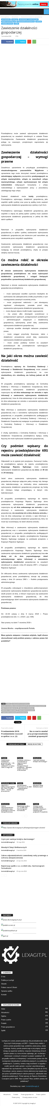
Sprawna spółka (7, 23)
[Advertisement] (24, 104)
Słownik (4, 984)
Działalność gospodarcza (25, 21)
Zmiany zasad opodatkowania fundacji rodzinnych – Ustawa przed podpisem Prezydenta (40, 809)
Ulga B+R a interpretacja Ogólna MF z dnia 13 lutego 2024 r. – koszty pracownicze (8, 788)
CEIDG (8, 704)
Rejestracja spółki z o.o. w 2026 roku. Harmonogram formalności (23, 808)
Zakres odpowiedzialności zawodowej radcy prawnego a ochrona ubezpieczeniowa (8, 809)
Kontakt (4, 995)
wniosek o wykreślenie (27, 708)
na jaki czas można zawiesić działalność (14, 706)
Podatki (14, 19)
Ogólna (38, 21)
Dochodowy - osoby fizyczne (29, 19)
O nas (3, 977)
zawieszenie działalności (26, 710)
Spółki (3, 1030)
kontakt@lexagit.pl (8, 842)
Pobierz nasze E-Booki (9, 987)
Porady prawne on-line (30, 1097)
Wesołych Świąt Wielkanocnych (38, 786)
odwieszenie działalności (37, 706)
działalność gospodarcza (20, 704)
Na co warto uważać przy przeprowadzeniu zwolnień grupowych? (38, 733)
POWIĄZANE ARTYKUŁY (16, 744)
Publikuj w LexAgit (7, 980)
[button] (45, 11)
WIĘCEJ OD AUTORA (34, 744)
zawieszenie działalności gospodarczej (14, 712)
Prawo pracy (16, 1097)
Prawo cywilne (6, 1020)
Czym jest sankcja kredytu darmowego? (40, 760)
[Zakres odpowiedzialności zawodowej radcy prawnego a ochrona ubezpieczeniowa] (8, 799)
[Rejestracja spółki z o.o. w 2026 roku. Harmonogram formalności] (24, 799)
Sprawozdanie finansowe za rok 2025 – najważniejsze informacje (24, 787)
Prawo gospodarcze (8, 21)
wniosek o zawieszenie (9, 710)
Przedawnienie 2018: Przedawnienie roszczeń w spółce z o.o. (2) (12, 733)
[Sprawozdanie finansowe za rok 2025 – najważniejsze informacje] (24, 778)
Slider (16, 23)
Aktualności (6, 19)
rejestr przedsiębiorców (10, 708)
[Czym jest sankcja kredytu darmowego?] (40, 753)
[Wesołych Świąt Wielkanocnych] (40, 778)
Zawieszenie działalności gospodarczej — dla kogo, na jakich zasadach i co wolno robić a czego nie (7, 763)
